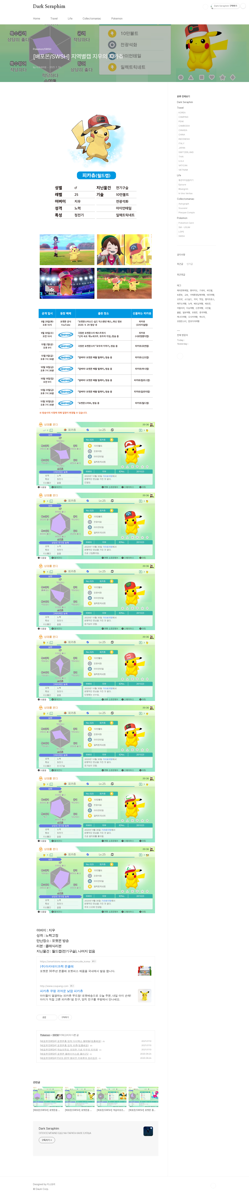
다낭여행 (190, 308)
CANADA (183, 130)
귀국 (196, 299)
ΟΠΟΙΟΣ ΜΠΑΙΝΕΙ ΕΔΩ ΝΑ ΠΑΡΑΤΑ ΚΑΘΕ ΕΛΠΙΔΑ (65, 1133)
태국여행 (210, 295)
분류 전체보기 (183, 96)
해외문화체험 (182, 290)
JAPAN (182, 148)
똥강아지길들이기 (186, 180)
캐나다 (202, 317)
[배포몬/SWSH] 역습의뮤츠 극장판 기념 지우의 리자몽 (69, 1049)
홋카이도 (194, 290)
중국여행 (203, 312)
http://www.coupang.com (54, 986)
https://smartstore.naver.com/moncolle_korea (65, 961)
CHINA (182, 134)
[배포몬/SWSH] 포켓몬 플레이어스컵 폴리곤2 (64, 1053)
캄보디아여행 (193, 321)
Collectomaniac (92, 18)
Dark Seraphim (49, 6)
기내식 (202, 290)
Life (70, 18)
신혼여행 (199, 308)
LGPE (181, 231)
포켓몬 (195, 312)
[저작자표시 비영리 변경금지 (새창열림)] (76, 1017)
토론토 (180, 295)
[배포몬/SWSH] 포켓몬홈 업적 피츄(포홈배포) (64, 1045)
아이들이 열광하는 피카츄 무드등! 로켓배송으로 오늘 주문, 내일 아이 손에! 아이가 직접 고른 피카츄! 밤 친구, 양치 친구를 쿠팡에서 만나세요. (85, 997)
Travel (54, 18)
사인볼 (208, 308)
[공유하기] (49, 1017)
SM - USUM (184, 227)
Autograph (184, 203)
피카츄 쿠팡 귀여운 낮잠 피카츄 (61, 991)
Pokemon (116, 18)
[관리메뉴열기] (243, 5)
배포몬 (208, 303)
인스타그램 (180, 356)
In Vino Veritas (186, 193)
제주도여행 (181, 303)
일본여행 (186, 312)
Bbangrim (183, 189)
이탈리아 (180, 308)
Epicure (182, 184)
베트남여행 (198, 303)
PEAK (181, 121)
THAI (181, 156)
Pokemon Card (186, 223)
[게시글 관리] (53, 1017)
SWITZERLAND (186, 152)
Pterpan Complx (187, 212)
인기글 (190, 264)
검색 (205, 6)
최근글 (180, 264)
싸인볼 (209, 290)
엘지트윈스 (209, 299)
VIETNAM (183, 170)
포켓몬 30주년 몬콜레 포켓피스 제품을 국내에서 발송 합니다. (77, 971)
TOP (213, 1185)
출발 (179, 312)
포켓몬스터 (181, 321)
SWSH (56, 1035)
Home (36, 18)
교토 (186, 295)
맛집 (201, 299)
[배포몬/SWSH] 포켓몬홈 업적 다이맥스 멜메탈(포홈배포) (70, 1041)
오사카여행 (193, 317)
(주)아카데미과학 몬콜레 (57, 966)
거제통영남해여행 (197, 295)
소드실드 (188, 299)
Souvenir (183, 208)
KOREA (182, 112)
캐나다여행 (181, 317)
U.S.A (181, 161)
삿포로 (180, 299)
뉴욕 (190, 303)
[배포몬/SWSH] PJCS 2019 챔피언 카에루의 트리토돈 (68, 1058)
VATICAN (183, 165)
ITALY (181, 143)
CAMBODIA (184, 126)
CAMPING (183, 117)
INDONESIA (184, 139)
